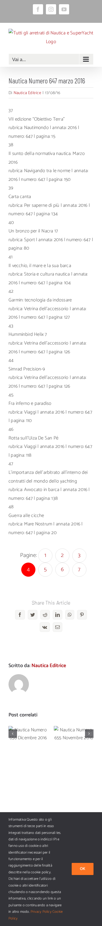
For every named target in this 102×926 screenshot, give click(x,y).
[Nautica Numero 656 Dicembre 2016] (28, 734)
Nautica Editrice (27, 92)
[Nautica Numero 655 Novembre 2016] (74, 734)
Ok (82, 869)
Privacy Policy (41, 912)
